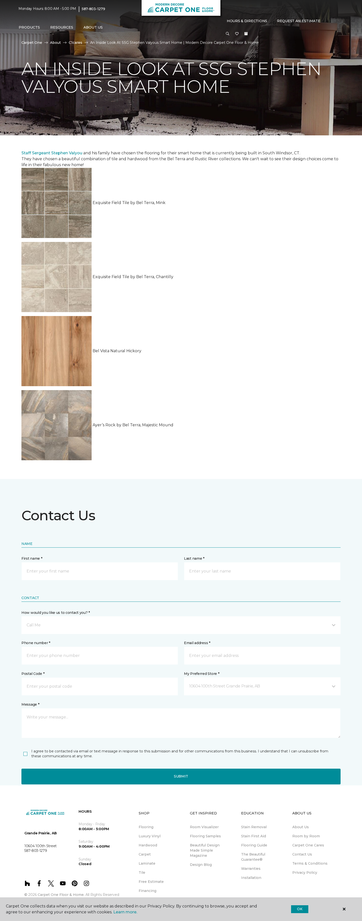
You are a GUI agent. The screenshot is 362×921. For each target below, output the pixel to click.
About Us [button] (93, 27)
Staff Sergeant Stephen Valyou (51, 153)
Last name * (194, 558)
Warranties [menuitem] (251, 868)
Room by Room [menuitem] (306, 836)
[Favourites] (237, 34)
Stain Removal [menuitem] (254, 827)
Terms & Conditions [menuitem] (310, 863)
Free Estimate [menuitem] (151, 881)
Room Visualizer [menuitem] (204, 827)
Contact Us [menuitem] (302, 854)
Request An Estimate (298, 21)
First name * (31, 558)
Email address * (197, 643)
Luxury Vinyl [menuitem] (150, 836)
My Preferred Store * (201, 673)
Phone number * (35, 643)
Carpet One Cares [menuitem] (308, 845)
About (55, 42)
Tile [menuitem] (142, 872)
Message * (30, 704)
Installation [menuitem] (251, 877)
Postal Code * (32, 673)
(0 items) (246, 33)
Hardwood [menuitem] (148, 845)
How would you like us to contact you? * (55, 612)
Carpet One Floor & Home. (61, 894)
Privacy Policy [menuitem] (304, 872)
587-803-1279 (93, 9)
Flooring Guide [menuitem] (254, 845)
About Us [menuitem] (300, 827)
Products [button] (29, 27)
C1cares (75, 42)
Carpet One (31, 42)
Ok (299, 909)
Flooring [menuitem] (146, 827)
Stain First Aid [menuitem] (253, 836)
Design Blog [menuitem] (201, 864)
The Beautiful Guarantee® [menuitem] (253, 857)
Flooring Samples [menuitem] (205, 836)
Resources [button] (61, 27)
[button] (227, 34)
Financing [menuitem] (147, 891)
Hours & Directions (247, 21)
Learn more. (125, 912)
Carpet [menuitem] (145, 854)
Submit (181, 776)
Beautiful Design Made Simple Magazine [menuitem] (205, 850)
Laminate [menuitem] (147, 863)
